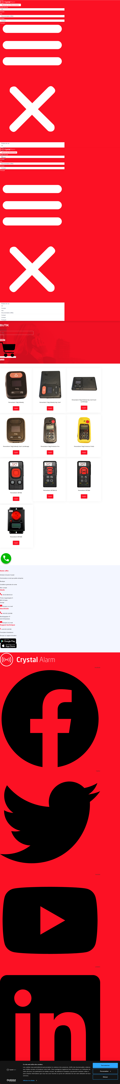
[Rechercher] (2, 337)
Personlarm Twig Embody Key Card (50, 402)
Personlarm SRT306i (84, 490)
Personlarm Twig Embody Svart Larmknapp (16, 446)
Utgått (16, 408)
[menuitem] (2, 170)
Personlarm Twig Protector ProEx (84, 446)
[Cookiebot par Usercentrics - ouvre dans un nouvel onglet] (11, 1080)
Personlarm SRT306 (16, 493)
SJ (2, 9)
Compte (2, 159)
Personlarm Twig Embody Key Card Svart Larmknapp (84, 401)
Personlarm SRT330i (16, 537)
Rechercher (3, 330)
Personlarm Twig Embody (16, 402)
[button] (32, 76)
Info (1, 161)
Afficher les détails (29, 1080)
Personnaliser (104, 1071)
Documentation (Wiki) (7, 163)
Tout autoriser (105, 1065)
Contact (2, 166)
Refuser (105, 1077)
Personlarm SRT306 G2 (50, 490)
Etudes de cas (4, 7)
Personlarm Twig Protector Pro (50, 446)
